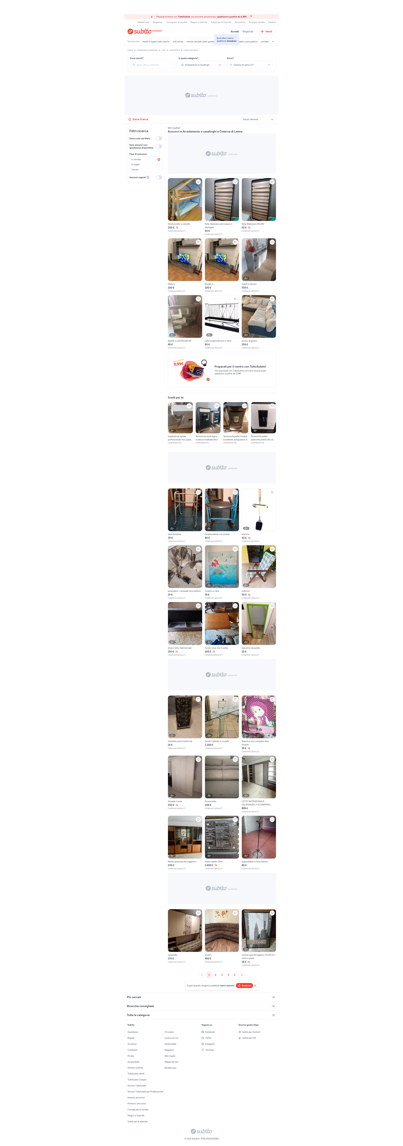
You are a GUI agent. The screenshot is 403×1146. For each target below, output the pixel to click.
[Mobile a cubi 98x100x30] (185, 322)
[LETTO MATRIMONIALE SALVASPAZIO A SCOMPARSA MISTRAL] (259, 784)
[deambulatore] (185, 515)
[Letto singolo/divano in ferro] (222, 322)
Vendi (268, 31)
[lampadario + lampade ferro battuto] (185, 572)
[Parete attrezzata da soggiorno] (185, 843)
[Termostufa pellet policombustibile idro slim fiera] (263, 423)
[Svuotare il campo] (269, 64)
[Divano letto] (222, 784)
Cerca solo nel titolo (139, 138)
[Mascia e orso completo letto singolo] (259, 724)
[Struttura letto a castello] (185, 207)
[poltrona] (259, 572)
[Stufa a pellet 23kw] (222, 843)
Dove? (230, 58)
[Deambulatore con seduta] (222, 515)
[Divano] (222, 938)
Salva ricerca (140, 119)
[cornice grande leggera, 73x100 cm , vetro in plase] (259, 938)
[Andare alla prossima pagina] (242, 975)
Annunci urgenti (137, 177)
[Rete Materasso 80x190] (259, 207)
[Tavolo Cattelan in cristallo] (222, 724)
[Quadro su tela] (222, 572)
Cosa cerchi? (137, 58)
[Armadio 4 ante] (185, 784)
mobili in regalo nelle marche (156, 41)
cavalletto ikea (267, 41)
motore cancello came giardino (201, 41)
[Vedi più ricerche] (272, 41)
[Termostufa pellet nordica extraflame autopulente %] (235, 423)
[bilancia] (259, 515)
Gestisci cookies (135, 1067)
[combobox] (154, 64)
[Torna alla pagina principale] (146, 31)
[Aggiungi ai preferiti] (198, 181)
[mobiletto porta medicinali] (185, 724)
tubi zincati (178, 41)
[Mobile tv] (222, 265)
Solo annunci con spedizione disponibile (141, 146)
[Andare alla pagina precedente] (202, 975)
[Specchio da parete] (259, 629)
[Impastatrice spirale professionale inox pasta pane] (180, 423)
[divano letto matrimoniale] (185, 629)
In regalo (135, 164)
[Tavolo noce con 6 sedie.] (222, 629)
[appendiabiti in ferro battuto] (259, 843)
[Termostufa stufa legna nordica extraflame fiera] (208, 423)
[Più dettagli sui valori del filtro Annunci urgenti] (147, 177)
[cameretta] (185, 938)
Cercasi (135, 169)
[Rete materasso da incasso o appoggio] (222, 207)
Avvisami (246, 985)
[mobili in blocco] (259, 265)
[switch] (159, 138)
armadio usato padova (246, 41)
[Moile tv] (185, 265)
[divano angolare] (259, 322)
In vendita (136, 159)
